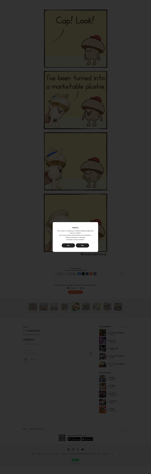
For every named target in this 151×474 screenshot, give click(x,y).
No (68, 245)
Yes (82, 245)
